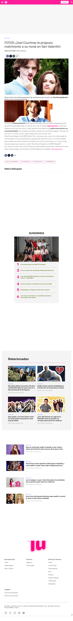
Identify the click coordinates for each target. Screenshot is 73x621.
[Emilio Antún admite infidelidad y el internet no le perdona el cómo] (51, 373)
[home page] (5, 2)
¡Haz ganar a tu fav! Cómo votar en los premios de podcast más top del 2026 (21, 419)
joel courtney (25, 161)
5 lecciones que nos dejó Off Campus (32, 264)
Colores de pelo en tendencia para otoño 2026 (36, 284)
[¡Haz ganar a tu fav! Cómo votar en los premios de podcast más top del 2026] (22, 404)
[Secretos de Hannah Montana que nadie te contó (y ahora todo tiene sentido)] (15, 499)
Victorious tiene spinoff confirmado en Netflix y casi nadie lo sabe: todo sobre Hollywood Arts (45, 465)
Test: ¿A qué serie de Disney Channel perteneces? (37, 270)
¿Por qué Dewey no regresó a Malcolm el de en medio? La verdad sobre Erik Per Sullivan (49, 419)
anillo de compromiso (12, 161)
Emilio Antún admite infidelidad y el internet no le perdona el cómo (50, 387)
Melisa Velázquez (21, 51)
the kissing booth (38, 161)
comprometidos (50, 161)
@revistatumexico (57, 149)
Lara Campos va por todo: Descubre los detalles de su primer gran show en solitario (45, 481)
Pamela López (20, 392)
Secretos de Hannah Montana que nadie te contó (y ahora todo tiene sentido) (45, 497)
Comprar (64, 2)
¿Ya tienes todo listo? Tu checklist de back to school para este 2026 (35, 296)
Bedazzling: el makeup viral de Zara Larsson (35, 290)
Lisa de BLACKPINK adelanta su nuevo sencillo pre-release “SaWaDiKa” (37, 277)
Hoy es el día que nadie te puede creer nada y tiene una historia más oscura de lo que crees (44, 448)
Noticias (7, 38)
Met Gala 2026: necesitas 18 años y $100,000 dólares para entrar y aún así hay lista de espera (21, 388)
